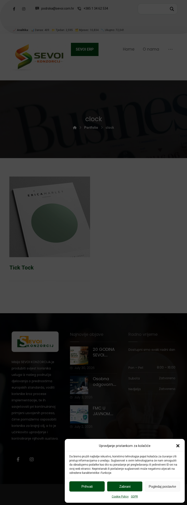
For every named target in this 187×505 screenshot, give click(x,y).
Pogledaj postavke (162, 486)
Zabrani (124, 486)
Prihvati (87, 486)
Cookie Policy (120, 496)
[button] (178, 445)
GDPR (134, 496)
